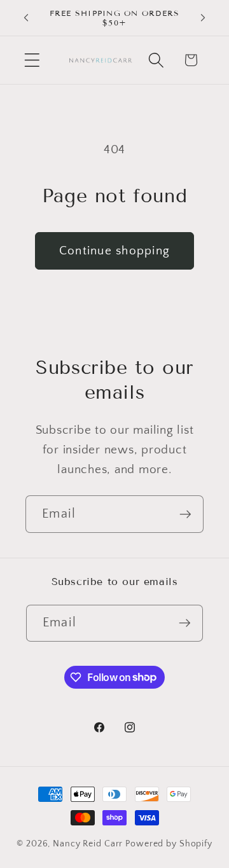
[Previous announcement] (26, 18)
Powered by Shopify (168, 844)
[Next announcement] (203, 18)
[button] (32, 60)
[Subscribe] (185, 513)
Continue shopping (114, 251)
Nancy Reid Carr (88, 844)
